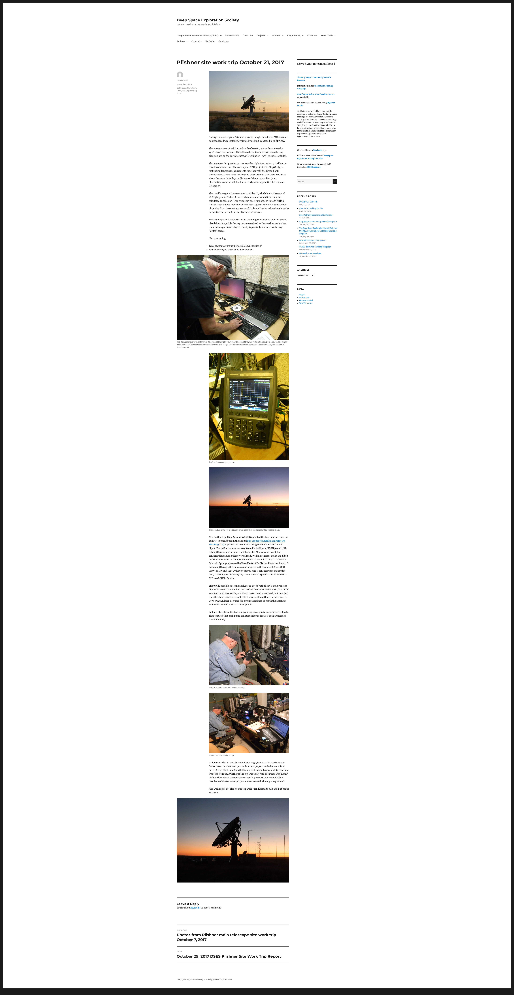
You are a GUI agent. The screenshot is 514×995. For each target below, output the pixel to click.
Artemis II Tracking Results (311, 208)
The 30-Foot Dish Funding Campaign (315, 247)
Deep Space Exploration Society (208, 20)
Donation (248, 35)
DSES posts (181, 88)
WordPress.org (305, 303)
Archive (181, 41)
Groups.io (196, 41)
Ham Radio (327, 35)
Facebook (223, 41)
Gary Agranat (182, 80)
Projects (261, 35)
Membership (232, 35)
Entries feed (304, 297)
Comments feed (306, 300)
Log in (302, 295)
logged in (195, 907)
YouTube (210, 41)
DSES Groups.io (314, 167)
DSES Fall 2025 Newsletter (310, 253)
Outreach (312, 35)
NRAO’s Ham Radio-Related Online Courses (316, 94)
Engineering (294, 35)
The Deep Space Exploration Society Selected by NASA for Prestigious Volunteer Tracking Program (318, 231)
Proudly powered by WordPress (219, 979)
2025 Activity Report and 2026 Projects (315, 215)
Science (276, 35)
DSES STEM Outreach (308, 202)
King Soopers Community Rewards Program (318, 221)
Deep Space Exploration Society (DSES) (198, 35)
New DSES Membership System (312, 240)
